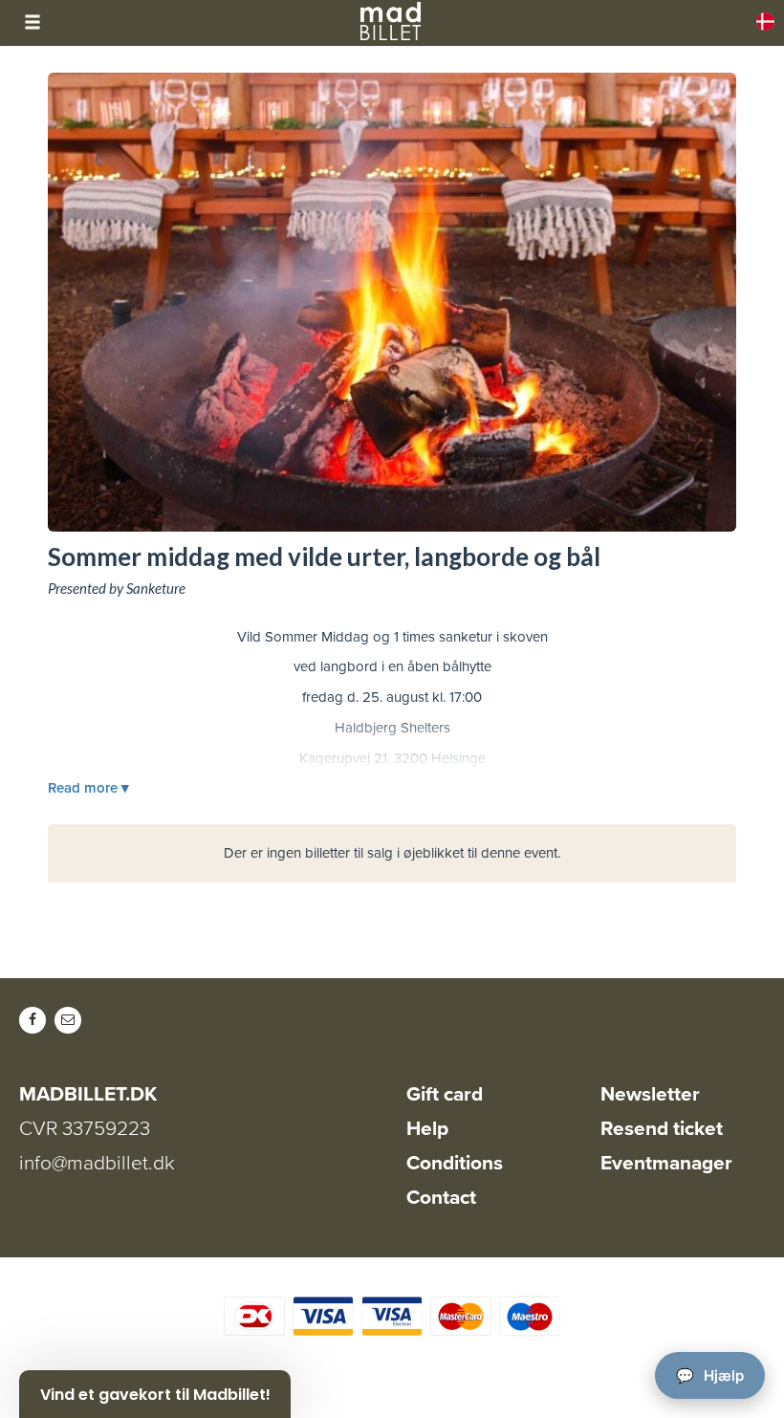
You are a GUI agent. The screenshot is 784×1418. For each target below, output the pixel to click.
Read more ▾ (88, 787)
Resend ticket (661, 1129)
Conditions (454, 1163)
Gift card (444, 1094)
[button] (155, 1394)
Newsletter (650, 1094)
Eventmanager (666, 1163)
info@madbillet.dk (97, 1163)
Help (427, 1129)
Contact (441, 1198)
